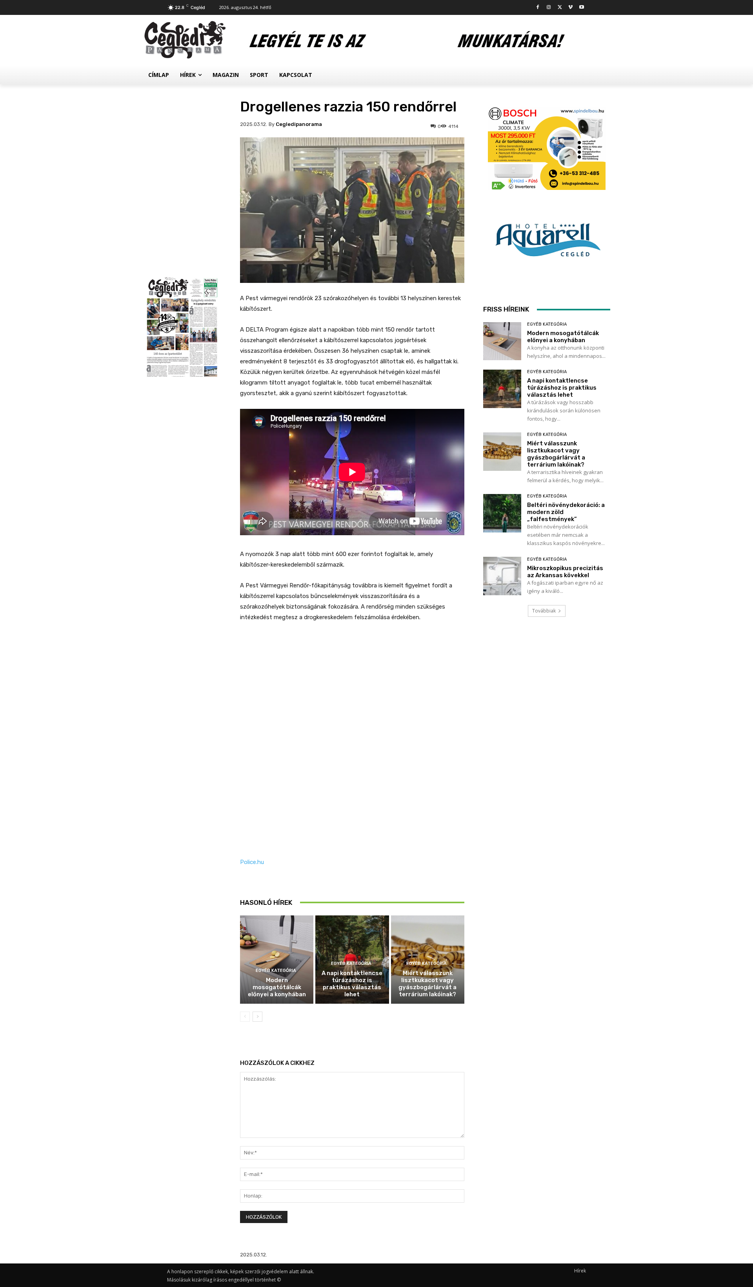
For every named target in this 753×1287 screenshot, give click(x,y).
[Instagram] (548, 7)
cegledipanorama (299, 124)
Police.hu (252, 862)
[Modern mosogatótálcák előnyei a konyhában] (276, 959)
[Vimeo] (570, 7)
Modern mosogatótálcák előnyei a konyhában (277, 987)
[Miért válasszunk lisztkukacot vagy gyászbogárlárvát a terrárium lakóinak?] (502, 451)
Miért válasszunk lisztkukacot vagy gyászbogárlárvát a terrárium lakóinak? (427, 984)
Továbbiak (544, 610)
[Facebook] (537, 7)
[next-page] (257, 1017)
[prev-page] (245, 1017)
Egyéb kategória (276, 970)
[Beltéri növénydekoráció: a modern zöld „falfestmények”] (502, 513)
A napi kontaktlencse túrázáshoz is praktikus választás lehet (352, 984)
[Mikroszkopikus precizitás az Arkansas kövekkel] (502, 576)
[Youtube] (581, 7)
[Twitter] (559, 7)
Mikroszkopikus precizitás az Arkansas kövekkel (565, 572)
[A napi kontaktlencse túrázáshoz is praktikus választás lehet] (502, 389)
